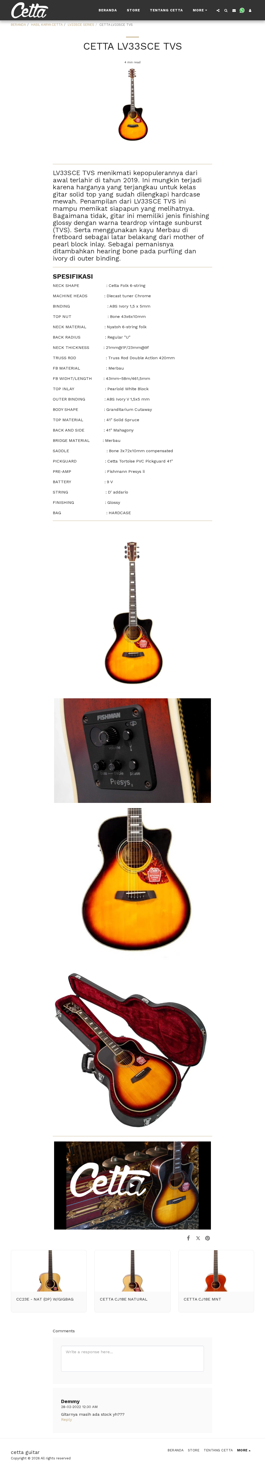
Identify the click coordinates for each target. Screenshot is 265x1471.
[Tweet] (198, 1238)
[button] (218, 10)
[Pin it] (207, 1238)
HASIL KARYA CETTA (47, 25)
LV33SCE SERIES (81, 25)
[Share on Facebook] (188, 1238)
